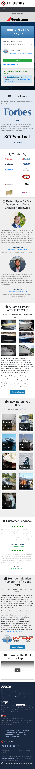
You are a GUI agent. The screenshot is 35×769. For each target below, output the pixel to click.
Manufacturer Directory (13, 734)
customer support (13, 696)
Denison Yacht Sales (17, 291)
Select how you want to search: (13, 41)
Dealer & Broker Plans (12, 736)
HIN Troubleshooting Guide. (13, 631)
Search (17, 60)
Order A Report (17, 392)
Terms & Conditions (22, 730)
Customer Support (11, 732)
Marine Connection (17, 249)
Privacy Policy (9, 730)
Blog (24, 734)
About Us (22, 732)
